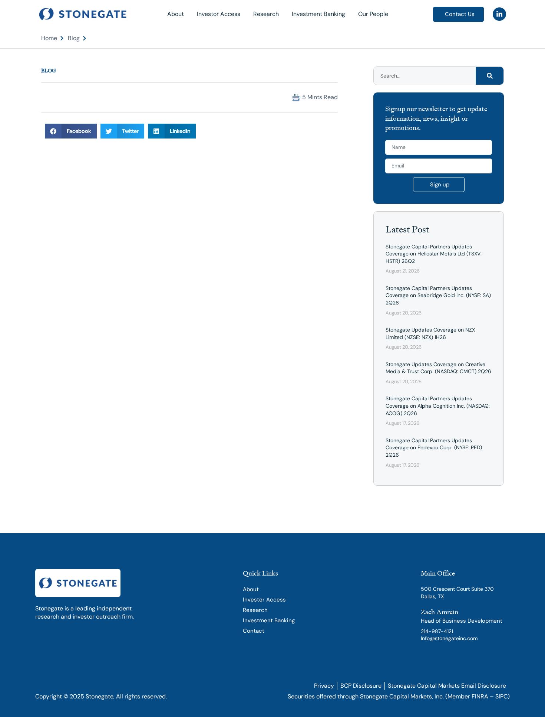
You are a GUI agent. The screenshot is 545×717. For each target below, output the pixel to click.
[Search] (489, 76)
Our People (373, 14)
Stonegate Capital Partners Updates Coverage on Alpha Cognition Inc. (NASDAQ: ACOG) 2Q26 (438, 405)
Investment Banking (318, 14)
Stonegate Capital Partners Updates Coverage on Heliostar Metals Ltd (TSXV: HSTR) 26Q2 (434, 253)
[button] (47, 97)
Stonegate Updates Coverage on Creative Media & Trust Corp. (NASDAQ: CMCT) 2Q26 (438, 368)
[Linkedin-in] (499, 14)
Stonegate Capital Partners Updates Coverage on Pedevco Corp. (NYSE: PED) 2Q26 (434, 447)
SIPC (501, 696)
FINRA (480, 696)
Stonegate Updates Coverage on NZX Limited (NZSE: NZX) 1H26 (430, 333)
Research (266, 14)
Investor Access (218, 14)
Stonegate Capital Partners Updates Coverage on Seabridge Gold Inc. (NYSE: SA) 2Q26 (438, 295)
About (175, 14)
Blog (48, 70)
